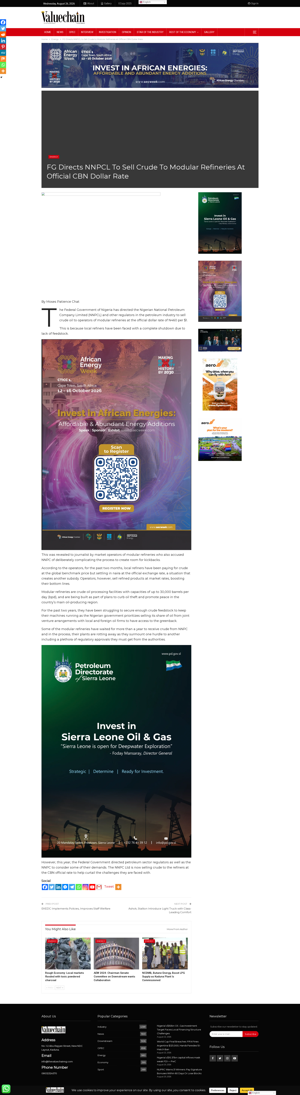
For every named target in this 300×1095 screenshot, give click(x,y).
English (146, 2)
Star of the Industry (150, 32)
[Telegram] (72, 887)
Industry (102, 1026)
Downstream (105, 1041)
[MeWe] (3, 53)
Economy (103, 1062)
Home (47, 32)
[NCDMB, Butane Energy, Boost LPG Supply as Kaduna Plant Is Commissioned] (165, 953)
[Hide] (1, 77)
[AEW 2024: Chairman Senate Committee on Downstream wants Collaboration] (116, 953)
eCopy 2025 (125, 3)
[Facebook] (45, 887)
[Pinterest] (3, 47)
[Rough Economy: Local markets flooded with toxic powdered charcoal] (68, 953)
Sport (101, 1069)
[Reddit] (3, 34)
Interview (87, 32)
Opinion (126, 32)
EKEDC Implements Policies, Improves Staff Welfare (75, 908)
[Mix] (3, 59)
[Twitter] (52, 887)
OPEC (72, 32)
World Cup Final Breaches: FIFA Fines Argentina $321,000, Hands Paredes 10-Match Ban (179, 1045)
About (90, 3)
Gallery (108, 3)
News (60, 32)
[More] (118, 887)
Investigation (107, 32)
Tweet (109, 887)
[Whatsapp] (79, 887)
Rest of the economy (182, 32)
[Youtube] (92, 887)
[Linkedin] (58, 887)
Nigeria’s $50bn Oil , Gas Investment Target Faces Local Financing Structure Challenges (179, 1029)
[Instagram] (85, 887)
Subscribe (250, 1034)
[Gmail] (99, 887)
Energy (54, 157)
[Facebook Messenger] (65, 887)
